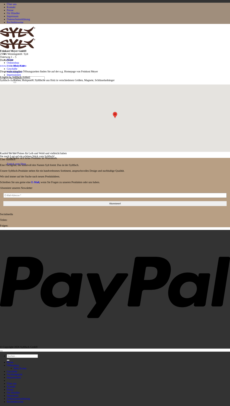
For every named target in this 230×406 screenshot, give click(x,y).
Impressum (12, 16)
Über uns (12, 4)
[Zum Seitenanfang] (1, 350)
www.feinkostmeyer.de (12, 65)
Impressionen (14, 74)
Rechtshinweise (15, 22)
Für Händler (13, 13)
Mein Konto (19, 368)
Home (10, 362)
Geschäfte (12, 68)
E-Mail (35, 182)
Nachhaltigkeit (14, 374)
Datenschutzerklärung (18, 19)
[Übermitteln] (14, 82)
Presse (10, 10)
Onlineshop (13, 62)
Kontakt (11, 7)
